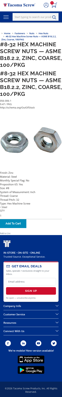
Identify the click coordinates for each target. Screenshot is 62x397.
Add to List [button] (5, 233)
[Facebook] (8, 343)
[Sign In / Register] (46, 5)
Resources (9, 322)
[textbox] (36, 17)
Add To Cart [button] (13, 223)
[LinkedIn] (23, 343)
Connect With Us (13, 331)
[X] (54, 343)
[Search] (55, 17)
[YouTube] (38, 343)
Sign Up (31, 290)
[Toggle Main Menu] (6, 17)
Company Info (12, 306)
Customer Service (14, 314)
